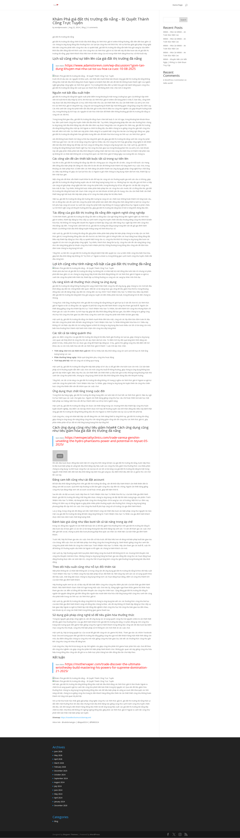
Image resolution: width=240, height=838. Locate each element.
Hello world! (168, 83)
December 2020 (60, 805)
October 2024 (59, 774)
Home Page (177, 5)
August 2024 (59, 782)
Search (183, 20)
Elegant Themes (70, 834)
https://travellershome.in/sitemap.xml (76, 717)
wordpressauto (61, 27)
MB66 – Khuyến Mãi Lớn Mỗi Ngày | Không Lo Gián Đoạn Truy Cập (175, 62)
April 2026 (58, 759)
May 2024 (58, 794)
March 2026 (59, 763)
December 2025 (60, 771)
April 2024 (58, 797)
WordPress (95, 834)
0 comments (93, 27)
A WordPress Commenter (173, 80)
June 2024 (58, 790)
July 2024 (58, 786)
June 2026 (58, 751)
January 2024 (59, 801)
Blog (84, 27)
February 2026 (60, 767)
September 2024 (61, 778)
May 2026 (58, 755)
